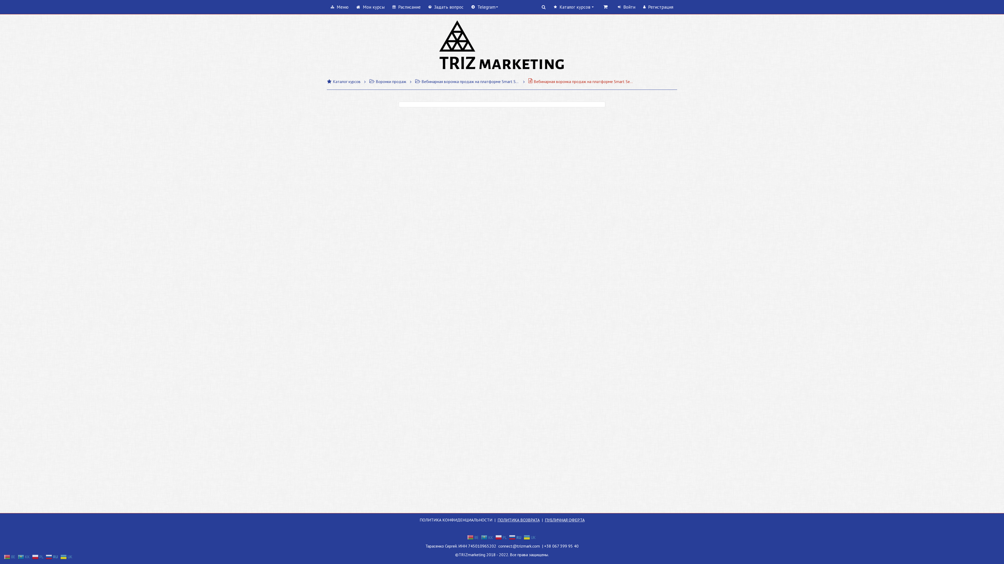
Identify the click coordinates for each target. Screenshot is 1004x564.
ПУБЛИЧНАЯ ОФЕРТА (565, 519)
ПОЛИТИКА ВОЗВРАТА (519, 519)
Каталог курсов (347, 81)
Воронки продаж (391, 81)
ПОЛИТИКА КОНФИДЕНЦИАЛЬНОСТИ (456, 519)
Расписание (409, 7)
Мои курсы (374, 7)
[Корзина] (606, 7)
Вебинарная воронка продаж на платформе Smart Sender (470, 81)
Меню (343, 7)
